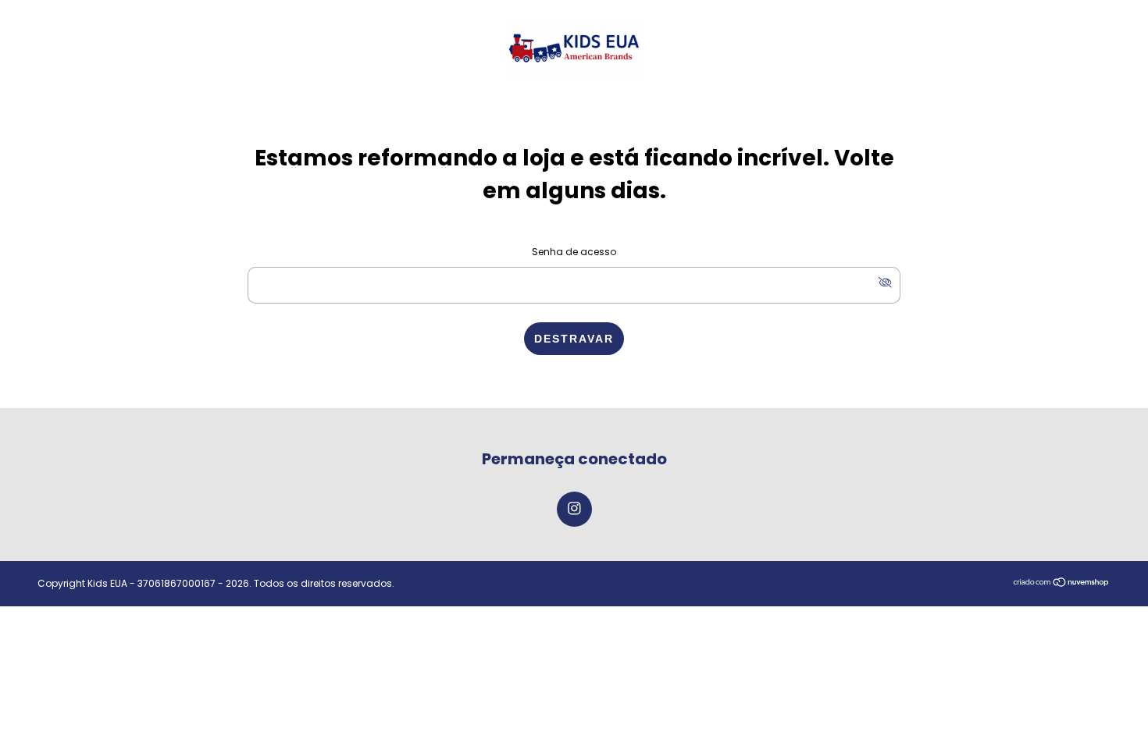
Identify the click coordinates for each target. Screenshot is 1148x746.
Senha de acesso (574, 251)
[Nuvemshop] (1062, 583)
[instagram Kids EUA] (574, 509)
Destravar (574, 338)
